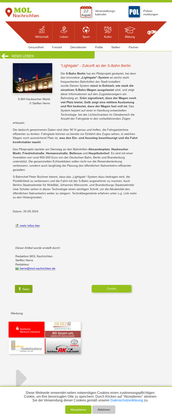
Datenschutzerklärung (126, 400)
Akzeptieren (78, 409)
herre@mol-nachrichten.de (37, 268)
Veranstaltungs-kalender (105, 12)
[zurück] (5, 58)
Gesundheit (36, 47)
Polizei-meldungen (150, 12)
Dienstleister (78, 47)
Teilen (23, 289)
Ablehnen (104, 409)
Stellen (115, 47)
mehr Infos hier (30, 225)
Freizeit (57, 47)
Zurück (111, 288)
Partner (133, 47)
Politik (99, 47)
